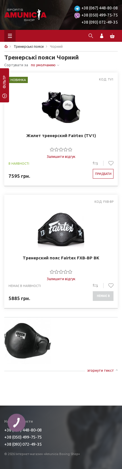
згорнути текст (100, 370)
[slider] (61, 149)
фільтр (4, 83)
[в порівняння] (98, 163)
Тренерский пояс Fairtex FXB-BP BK (61, 258)
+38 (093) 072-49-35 (99, 22)
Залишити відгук (61, 156)
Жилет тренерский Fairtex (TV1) (61, 135)
